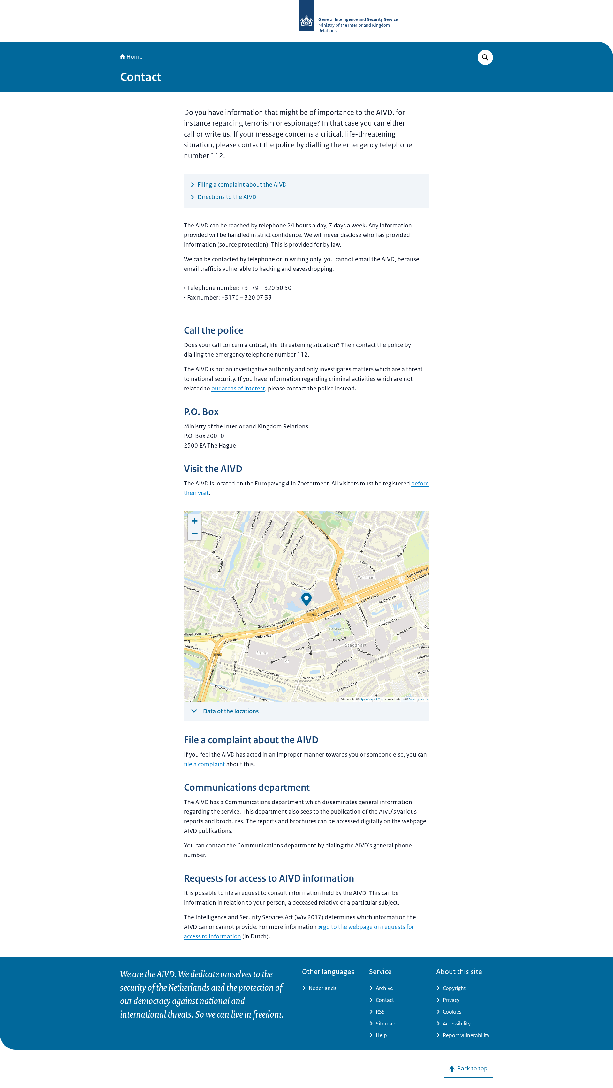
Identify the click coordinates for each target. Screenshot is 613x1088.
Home (134, 57)
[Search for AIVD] (485, 57)
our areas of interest (238, 388)
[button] (306, 599)
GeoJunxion (418, 699)
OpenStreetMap (371, 699)
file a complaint (204, 764)
